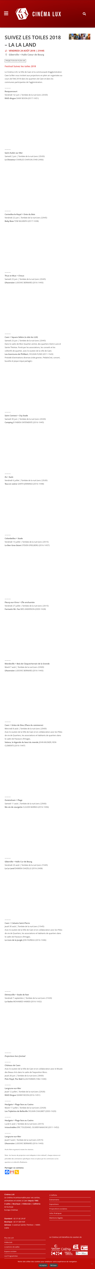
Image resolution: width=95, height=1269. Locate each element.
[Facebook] (7, 1172)
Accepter (43, 1265)
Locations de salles (11, 1247)
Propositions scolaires (58, 1209)
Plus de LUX (9, 1238)
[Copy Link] (17, 1172)
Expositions (54, 1204)
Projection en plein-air (15, 61)
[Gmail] (12, 1172)
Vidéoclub (8, 1242)
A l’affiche (53, 1195)
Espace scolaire (10, 1251)
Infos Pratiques (55, 1213)
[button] (84, 14)
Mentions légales (56, 1218)
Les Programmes (11, 1256)
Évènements (54, 1200)
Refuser (53, 1265)
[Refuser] (92, 1263)
